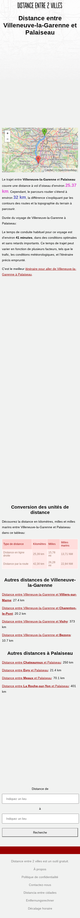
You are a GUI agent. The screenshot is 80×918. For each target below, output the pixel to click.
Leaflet (49, 170)
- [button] (7, 139)
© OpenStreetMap (66, 170)
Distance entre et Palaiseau (31, 662)
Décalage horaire (40, 908)
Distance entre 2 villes (26, 861)
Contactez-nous (40, 885)
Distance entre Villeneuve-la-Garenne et (35, 621)
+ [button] (7, 133)
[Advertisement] (40, 80)
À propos (40, 869)
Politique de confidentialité (40, 877)
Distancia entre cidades (40, 892)
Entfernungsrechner (40, 900)
